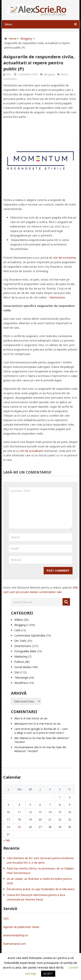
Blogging (49, 74)
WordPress (21, 683)
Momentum (57, 297)
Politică (19, 662)
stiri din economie (64, 257)
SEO (6, 918)
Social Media (22, 667)
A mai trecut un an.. (35, 718)
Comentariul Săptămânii (29, 635)
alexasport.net (23, 723)
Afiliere (18, 619)
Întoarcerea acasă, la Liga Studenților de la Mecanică (41, 889)
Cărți (17, 630)
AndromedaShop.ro (15, 935)
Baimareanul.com (14, 943)
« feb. (6, 840)
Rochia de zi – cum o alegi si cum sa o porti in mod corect (41, 731)
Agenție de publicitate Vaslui (21, 927)
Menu (8, 24)
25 (19, 827)
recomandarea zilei (26, 747)
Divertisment (22, 646)
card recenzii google (27, 729)
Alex (8, 74)
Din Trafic (20, 641)
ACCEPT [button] (48, 973)
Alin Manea (21, 738)
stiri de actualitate (31, 451)
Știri (16, 672)
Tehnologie (21, 677)
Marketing (20, 656)
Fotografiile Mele (25, 651)
